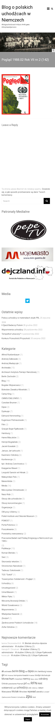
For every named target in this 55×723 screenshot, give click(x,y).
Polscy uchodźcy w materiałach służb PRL (21, 318)
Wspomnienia (8, 609)
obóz (36, 679)
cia (26, 671)
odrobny (43, 678)
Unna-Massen (8, 592)
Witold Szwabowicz (10, 605)
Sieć (4, 557)
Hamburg (6, 433)
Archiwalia (6, 367)
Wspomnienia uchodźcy (12, 329)
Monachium (8, 678)
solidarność (7, 687)
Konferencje (7, 459)
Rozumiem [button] (45, 714)
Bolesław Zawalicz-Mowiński (14, 389)
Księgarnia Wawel (9, 468)
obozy (32, 679)
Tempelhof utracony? (11, 334)
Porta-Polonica (8, 525)
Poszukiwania (8, 529)
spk (14, 688)
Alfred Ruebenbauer (11, 354)
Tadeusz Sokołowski (11, 570)
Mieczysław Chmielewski (13, 490)
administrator (7, 646)
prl (25, 683)
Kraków (31, 675)
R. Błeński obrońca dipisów (35, 643)
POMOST (6, 520)
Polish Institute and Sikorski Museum (18, 516)
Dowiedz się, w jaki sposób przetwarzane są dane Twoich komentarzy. (26, 192)
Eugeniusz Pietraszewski (13, 420)
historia (49, 671)
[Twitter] (27, 301)
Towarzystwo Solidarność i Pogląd (17, 579)
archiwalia (7, 671)
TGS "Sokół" (7, 574)
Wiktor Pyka (7, 596)
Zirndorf (5, 618)
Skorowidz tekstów (10, 561)
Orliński (5, 684)
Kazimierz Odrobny (10, 455)
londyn (38, 675)
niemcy (26, 678)
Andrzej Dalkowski (10, 359)
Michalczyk (45, 675)
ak (3, 671)
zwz (34, 697)
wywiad (32, 691)
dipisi (31, 671)
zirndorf (46, 692)
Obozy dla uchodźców (12, 498)
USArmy (35, 688)
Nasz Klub (6, 494)
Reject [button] (27, 719)
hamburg (42, 671)
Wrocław (23, 691)
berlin (15, 671)
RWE (40, 683)
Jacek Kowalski (8, 446)
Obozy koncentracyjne (12, 503)
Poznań (20, 684)
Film (3, 424)
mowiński (18, 679)
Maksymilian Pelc (9, 477)
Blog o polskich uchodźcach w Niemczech (17, 13)
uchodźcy (22, 687)
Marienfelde (7, 481)
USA (29, 688)
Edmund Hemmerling (11, 416)
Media (4, 485)
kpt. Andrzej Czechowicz (13, 464)
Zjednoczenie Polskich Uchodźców (17, 623)
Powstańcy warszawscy (12, 533)
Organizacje (7, 507)
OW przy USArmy (9, 512)
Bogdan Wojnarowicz (11, 385)
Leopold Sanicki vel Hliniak (13, 472)
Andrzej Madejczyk (10, 363)
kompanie (18, 675)
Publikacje (6, 548)
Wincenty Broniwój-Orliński (13, 601)
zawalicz (40, 692)
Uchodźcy (6, 583)
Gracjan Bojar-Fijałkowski (12, 429)
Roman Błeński (8, 553)
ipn (3, 675)
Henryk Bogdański (10, 442)
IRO (6, 675)
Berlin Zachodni (8, 376)
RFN (34, 683)
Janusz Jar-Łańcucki (11, 451)
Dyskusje (6, 411)
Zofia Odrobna (8, 627)
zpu (29, 696)
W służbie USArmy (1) (24, 646)
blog (22, 671)
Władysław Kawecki (10, 614)
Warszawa (6, 691)
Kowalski (25, 675)
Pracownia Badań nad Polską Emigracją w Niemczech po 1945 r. (27, 539)
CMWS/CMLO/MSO (10, 398)
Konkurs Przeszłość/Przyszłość (16, 338)
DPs (35, 671)
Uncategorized (8, 588)
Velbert (40, 688)
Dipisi (4, 407)
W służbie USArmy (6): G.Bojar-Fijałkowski (33, 652)
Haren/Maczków (9, 437)
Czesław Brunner (9, 402)
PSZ (28, 684)
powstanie (12, 684)
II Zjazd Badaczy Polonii (12, 325)
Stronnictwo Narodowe (12, 566)
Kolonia (10, 675)
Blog (4, 381)
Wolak (15, 691)
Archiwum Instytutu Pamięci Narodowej (19, 372)
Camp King (6, 394)
